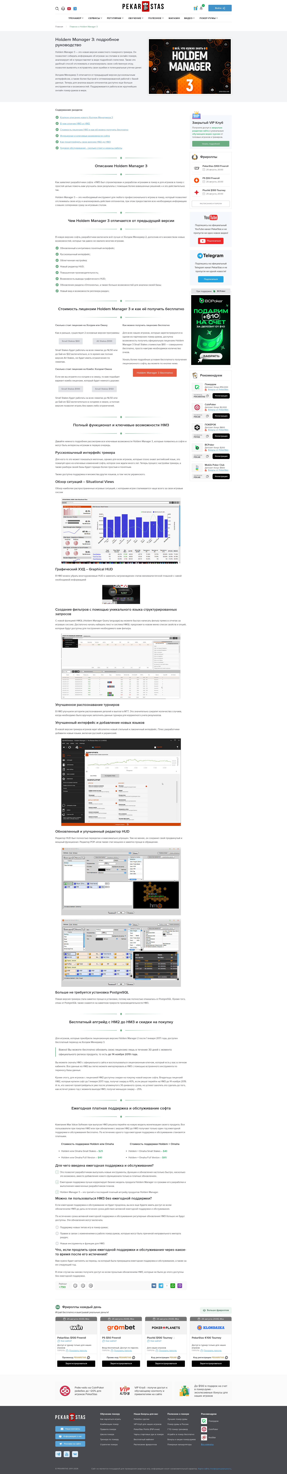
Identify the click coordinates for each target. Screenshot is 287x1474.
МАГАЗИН (174, 18)
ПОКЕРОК (210, 425)
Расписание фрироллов (145, 1444)
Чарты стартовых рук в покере (149, 1434)
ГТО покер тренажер (177, 1429)
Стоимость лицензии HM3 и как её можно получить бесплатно (94, 129)
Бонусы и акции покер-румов (181, 1439)
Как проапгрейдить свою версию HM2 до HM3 (85, 141)
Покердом (210, 384)
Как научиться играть (110, 1419)
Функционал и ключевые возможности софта (85, 135)
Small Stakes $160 (104, 389)
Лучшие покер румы (177, 1419)
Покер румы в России (177, 1424)
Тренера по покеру (109, 1439)
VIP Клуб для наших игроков (147, 1424)
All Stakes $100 (104, 341)
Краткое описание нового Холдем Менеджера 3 (86, 117)
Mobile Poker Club (214, 465)
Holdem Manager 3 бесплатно (155, 372)
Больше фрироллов (218, 1310)
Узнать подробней (211, 144)
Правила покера (108, 1429)
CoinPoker (210, 405)
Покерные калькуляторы (179, 1444)
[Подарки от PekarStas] (195, 8)
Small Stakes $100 (70, 389)
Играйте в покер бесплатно (180, 1434)
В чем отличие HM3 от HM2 (75, 123)
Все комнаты (207, 1444)
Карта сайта (203, 1468)
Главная (59, 26)
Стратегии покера (108, 1444)
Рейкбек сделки (141, 1419)
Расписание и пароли (211, 204)
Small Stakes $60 (71, 341)
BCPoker (209, 445)
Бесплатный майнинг (144, 1439)
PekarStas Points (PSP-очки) (146, 1429)
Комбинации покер (109, 1424)
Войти (218, 8)
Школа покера (107, 1434)
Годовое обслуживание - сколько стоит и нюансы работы (91, 148)
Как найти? (66, 1341)
